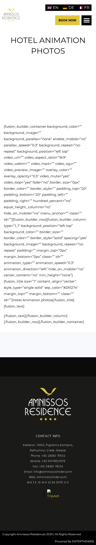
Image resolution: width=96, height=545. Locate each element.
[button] (86, 20)
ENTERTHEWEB (83, 541)
